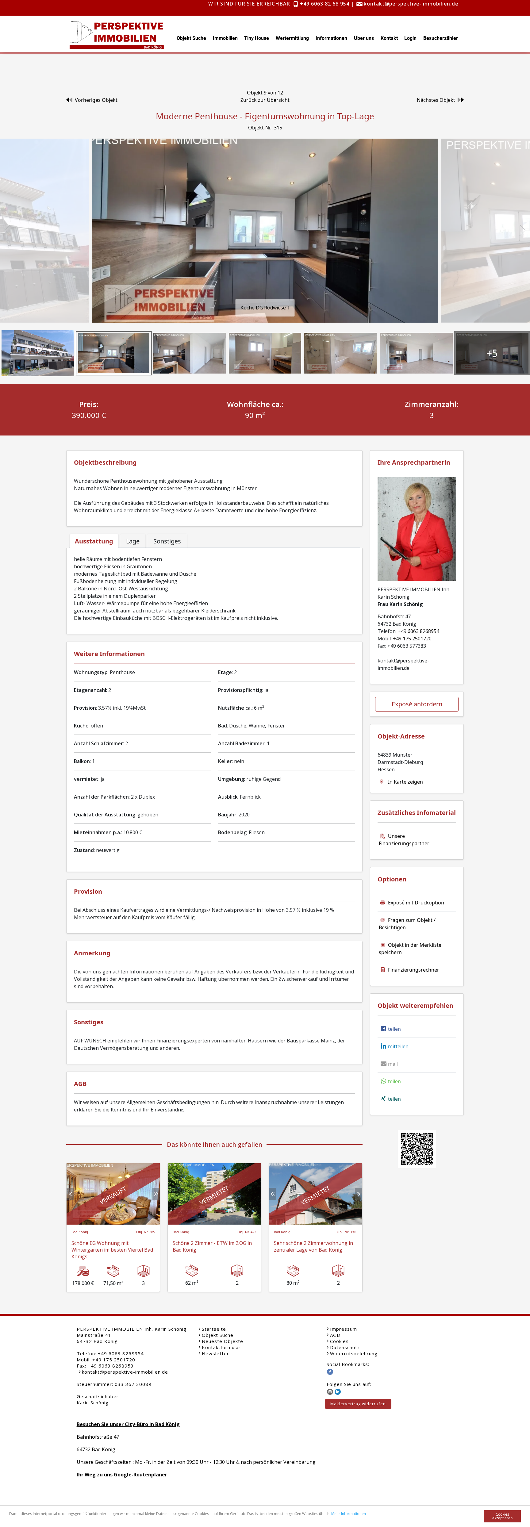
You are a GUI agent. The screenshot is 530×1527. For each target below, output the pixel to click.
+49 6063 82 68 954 (324, 3)
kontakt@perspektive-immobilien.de (411, 3)
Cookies (339, 1341)
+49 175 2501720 (412, 638)
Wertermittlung (292, 38)
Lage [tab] (133, 541)
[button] (390, 1029)
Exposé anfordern (417, 704)
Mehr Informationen (348, 1513)
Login (410, 38)
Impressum (343, 1329)
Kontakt (389, 38)
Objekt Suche (191, 38)
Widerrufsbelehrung (354, 1353)
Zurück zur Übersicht (265, 100)
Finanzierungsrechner (413, 969)
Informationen (331, 38)
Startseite (214, 1329)
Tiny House (256, 38)
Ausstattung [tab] (94, 541)
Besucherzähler (440, 38)
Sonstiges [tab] (167, 541)
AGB (335, 1335)
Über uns (364, 38)
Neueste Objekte (222, 1341)
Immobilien (225, 38)
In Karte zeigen (405, 781)
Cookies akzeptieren (502, 1516)
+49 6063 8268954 (418, 631)
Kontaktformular (221, 1347)
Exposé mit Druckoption (416, 902)
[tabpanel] (214, 588)
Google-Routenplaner (140, 1474)
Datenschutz (345, 1347)
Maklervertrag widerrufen (358, 1403)
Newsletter (215, 1353)
